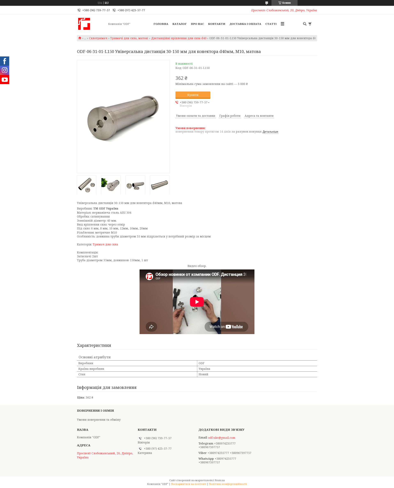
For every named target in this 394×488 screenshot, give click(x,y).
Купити (192, 95)
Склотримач (98, 38)
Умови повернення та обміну (99, 420)
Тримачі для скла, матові (129, 38)
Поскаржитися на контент (188, 484)
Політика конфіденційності (228, 484)
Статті (271, 24)
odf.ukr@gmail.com (221, 438)
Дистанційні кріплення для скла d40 (178, 38)
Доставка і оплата (245, 24)
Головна (160, 24)
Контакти (216, 24)
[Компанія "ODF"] (91, 24)
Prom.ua (220, 480)
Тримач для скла (105, 244)
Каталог (179, 24)
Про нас (197, 24)
